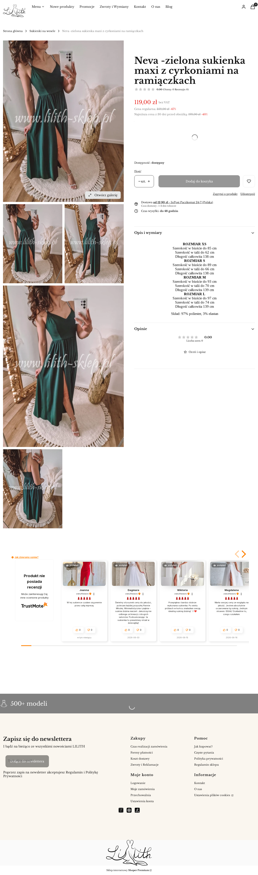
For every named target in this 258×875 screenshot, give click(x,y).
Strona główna (13, 31)
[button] (237, 554)
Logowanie (138, 783)
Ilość (137, 171)
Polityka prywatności (208, 758)
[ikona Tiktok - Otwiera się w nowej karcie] (137, 810)
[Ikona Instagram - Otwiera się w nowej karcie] (129, 810)
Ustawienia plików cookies (212, 795)
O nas (198, 789)
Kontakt (199, 783)
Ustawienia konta (142, 801)
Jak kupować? (203, 746)
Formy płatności (142, 752)
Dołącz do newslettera (27, 761)
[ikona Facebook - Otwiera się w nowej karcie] (121, 810)
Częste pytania (204, 752)
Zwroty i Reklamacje (145, 764)
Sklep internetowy (127, 870)
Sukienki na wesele (42, 31)
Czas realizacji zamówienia (149, 746)
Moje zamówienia (143, 789)
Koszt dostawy (140, 758)
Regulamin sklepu (206, 764)
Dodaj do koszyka (199, 181)
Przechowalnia (141, 795)
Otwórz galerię (105, 195)
